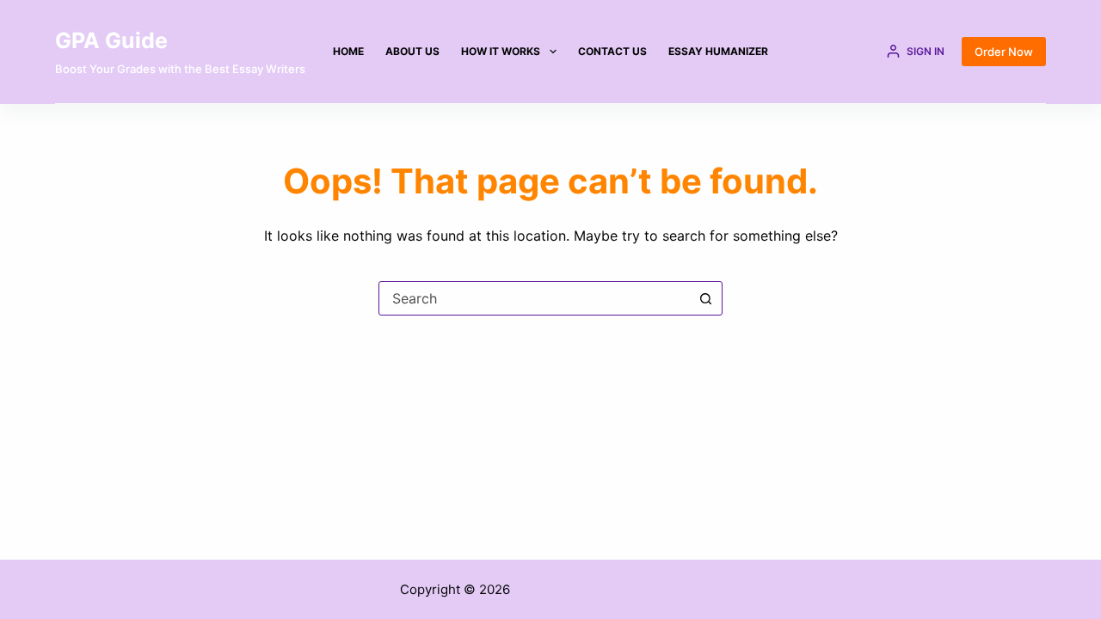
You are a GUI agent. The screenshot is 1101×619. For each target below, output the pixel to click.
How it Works (500, 51)
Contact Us (612, 51)
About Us (412, 51)
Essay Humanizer (718, 51)
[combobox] (534, 298)
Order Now (1004, 51)
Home (348, 51)
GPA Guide (111, 40)
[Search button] (705, 298)
